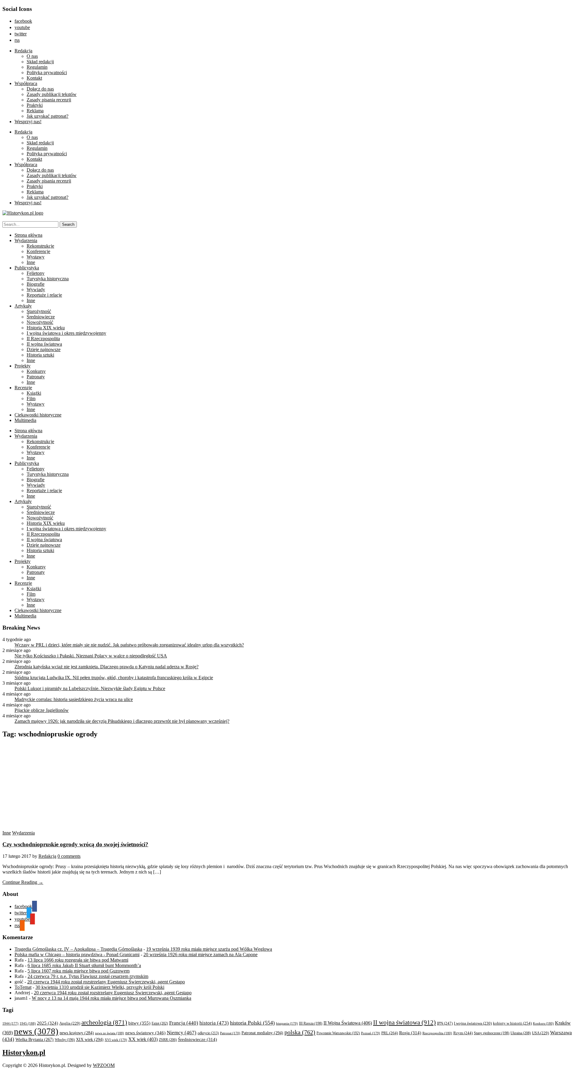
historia (214, 1023)
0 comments (68, 856)
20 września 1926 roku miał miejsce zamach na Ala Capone (200, 954)
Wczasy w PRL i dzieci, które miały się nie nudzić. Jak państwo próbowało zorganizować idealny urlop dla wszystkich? (129, 644)
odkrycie (208, 1033)
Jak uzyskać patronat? (47, 116)
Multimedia (25, 420)
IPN (445, 1023)
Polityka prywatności (47, 72)
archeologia (104, 1022)
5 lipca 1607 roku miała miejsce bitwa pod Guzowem (79, 970)
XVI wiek (116, 1040)
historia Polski (252, 1023)
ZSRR (168, 1040)
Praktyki (35, 105)
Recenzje (23, 387)
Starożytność (39, 311)
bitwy (139, 1022)
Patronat (230, 1033)
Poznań (370, 1033)
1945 (28, 1023)
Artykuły (23, 305)
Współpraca (26, 83)
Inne (31, 262)
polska (299, 1032)
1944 (10, 1023)
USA (540, 1033)
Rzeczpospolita (437, 1033)
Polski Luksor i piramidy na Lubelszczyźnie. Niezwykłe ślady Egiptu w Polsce (90, 688)
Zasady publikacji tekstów (52, 94)
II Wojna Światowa (347, 1023)
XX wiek (143, 1039)
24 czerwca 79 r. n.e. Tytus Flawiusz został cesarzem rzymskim (88, 976)
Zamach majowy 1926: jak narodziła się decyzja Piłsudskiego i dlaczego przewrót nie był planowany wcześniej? (122, 721)
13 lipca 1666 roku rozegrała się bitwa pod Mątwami (78, 960)
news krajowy (77, 1033)
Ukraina (520, 1033)
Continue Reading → (22, 882)
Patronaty (36, 376)
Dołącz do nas (40, 88)
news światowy (145, 1032)
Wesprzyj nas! (28, 121)
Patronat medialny (262, 1032)
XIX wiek (89, 1039)
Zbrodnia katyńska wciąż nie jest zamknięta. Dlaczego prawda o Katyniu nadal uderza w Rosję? (107, 666)
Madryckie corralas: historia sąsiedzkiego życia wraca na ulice (74, 699)
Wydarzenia (26, 240)
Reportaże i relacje (44, 295)
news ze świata (109, 1033)
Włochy (65, 1040)
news (36, 1031)
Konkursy (36, 371)
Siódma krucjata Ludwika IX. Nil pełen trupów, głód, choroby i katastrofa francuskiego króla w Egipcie (114, 677)
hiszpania (287, 1023)
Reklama (35, 110)
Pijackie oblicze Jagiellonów (42, 710)
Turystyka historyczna (48, 278)
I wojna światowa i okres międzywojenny (66, 333)
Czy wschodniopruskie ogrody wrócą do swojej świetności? (75, 844)
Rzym (463, 1033)
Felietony (35, 273)
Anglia (69, 1023)
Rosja (410, 1032)
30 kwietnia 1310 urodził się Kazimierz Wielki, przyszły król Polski (99, 987)
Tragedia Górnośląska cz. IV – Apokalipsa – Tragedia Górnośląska (78, 949)
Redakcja (23, 50)
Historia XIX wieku (46, 327)
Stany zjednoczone (491, 1033)
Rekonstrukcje (40, 246)
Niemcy (181, 1032)
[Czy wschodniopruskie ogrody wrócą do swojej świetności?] (50, 827)
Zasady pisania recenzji (49, 99)
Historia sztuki (40, 354)
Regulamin (37, 67)
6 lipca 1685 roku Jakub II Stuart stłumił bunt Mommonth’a (84, 965)
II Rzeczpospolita (43, 338)
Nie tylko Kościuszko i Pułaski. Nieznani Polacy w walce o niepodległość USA (91, 655)
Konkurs (543, 1023)
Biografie (35, 284)
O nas (32, 56)
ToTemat (23, 987)
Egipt (160, 1023)
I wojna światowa (473, 1023)
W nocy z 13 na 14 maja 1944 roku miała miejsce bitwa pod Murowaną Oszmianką (111, 998)
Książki (34, 393)
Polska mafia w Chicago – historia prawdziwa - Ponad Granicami (77, 954)
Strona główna (28, 235)
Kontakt (34, 78)
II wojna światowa (44, 344)
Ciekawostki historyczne (38, 414)
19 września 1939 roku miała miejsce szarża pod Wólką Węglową (209, 949)
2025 (47, 1023)
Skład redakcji (40, 61)
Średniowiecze (41, 316)
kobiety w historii (512, 1023)
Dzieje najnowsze (44, 349)
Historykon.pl (23, 1052)
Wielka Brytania (34, 1039)
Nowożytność (40, 322)
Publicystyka (27, 267)
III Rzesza (310, 1023)
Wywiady (36, 289)
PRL (389, 1033)
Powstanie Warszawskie (338, 1033)
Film (31, 398)
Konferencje (38, 251)
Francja (183, 1023)
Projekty (23, 365)
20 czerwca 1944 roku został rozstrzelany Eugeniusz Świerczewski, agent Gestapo (106, 981)
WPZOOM (104, 1065)
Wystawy (35, 256)
